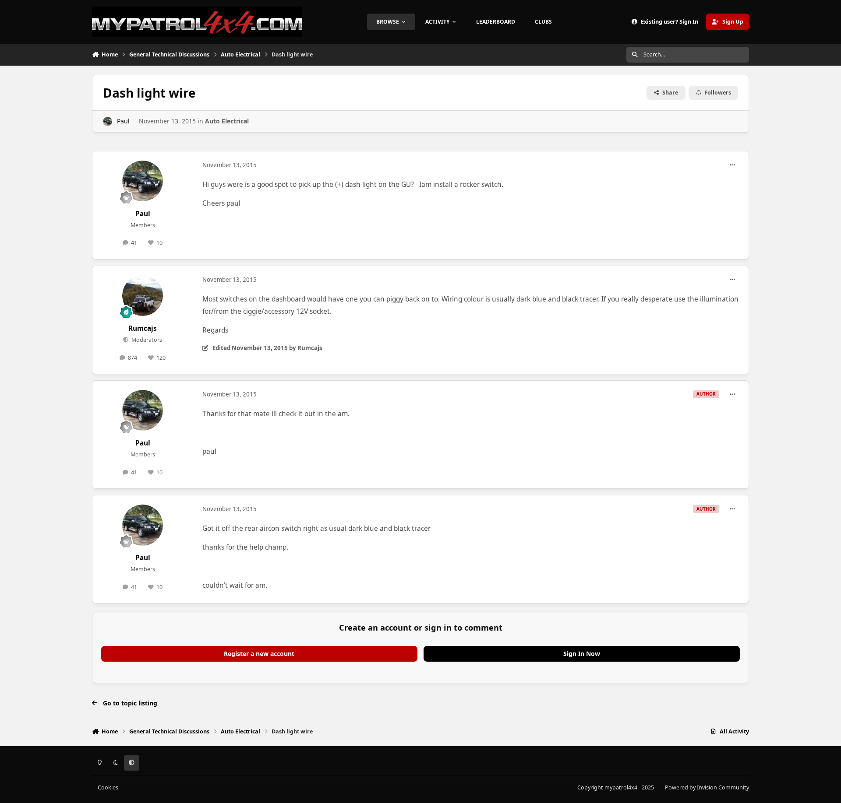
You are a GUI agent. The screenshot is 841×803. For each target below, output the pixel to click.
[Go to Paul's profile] (107, 121)
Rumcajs (142, 328)
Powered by (707, 787)
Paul (123, 121)
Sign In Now (581, 653)
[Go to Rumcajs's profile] (142, 295)
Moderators (146, 340)
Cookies (108, 787)
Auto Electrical (227, 121)
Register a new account (259, 653)
